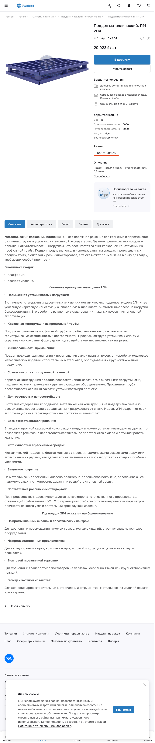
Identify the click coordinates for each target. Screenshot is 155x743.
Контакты (95, 641)
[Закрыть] (145, 685)
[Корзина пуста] (148, 6)
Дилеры (113, 641)
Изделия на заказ (107, 633)
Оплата (83, 224)
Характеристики (41, 224)
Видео (65, 224)
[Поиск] (119, 6)
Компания (133, 633)
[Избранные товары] (139, 6)
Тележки (11, 633)
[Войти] (129, 6)
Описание (14, 224)
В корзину (122, 59)
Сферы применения (31, 641)
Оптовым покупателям (66, 641)
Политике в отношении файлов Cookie (44, 725)
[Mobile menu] (6, 6)
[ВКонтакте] (9, 658)
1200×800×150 (106, 152)
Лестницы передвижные (72, 633)
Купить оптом (122, 68)
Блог (8, 641)
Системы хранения (36, 633)
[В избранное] (142, 38)
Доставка (103, 224)
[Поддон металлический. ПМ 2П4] (47, 66)
